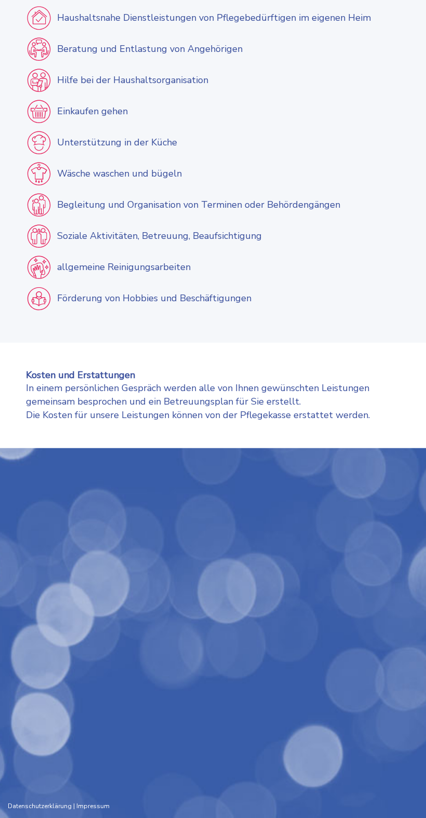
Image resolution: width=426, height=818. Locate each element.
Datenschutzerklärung (40, 806)
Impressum (93, 806)
